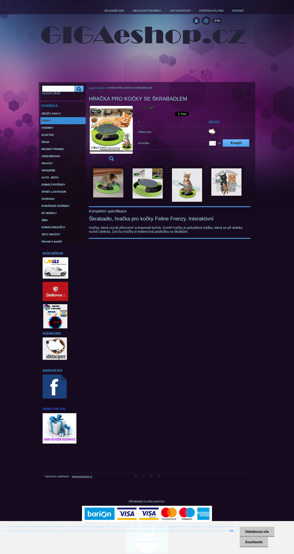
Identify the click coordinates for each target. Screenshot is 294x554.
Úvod (91, 88)
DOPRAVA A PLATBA (211, 10)
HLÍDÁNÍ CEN (51, 333)
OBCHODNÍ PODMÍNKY (147, 10)
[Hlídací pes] (211, 133)
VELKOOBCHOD (114, 10)
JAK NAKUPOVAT (180, 10)
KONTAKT (238, 10)
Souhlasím (254, 542)
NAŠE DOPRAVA (53, 253)
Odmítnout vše (257, 532)
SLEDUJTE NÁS (52, 370)
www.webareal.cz (82, 476)
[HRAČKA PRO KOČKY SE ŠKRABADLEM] (111, 134)
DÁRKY (101, 88)
